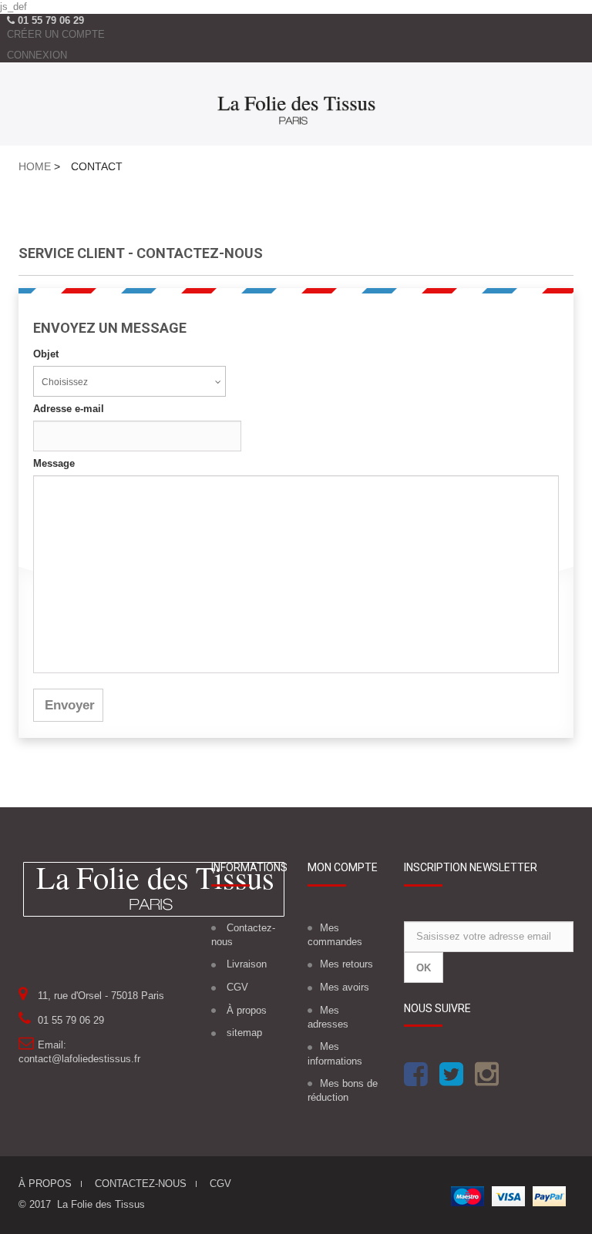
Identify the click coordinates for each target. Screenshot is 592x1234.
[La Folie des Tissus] (296, 107)
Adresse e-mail (68, 408)
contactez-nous (141, 1183)
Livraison (247, 964)
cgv (220, 1183)
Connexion (37, 55)
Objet (46, 354)
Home (34, 166)
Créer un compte (56, 34)
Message (54, 463)
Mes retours (346, 964)
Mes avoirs (344, 987)
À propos (247, 1010)
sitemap (244, 1032)
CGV (237, 987)
